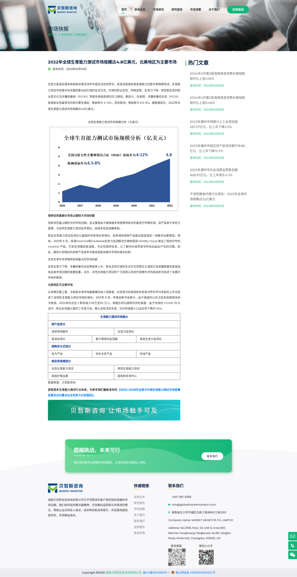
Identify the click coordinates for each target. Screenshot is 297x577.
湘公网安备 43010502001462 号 (195, 573)
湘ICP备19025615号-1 (156, 573)
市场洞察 (195, 10)
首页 (124, 10)
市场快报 (80, 35)
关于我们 (214, 10)
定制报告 (238, 10)
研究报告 (177, 10)
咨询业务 (139, 10)
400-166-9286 (181, 497)
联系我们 (212, 456)
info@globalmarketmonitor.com (194, 505)
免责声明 (139, 533)
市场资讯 (158, 10)
